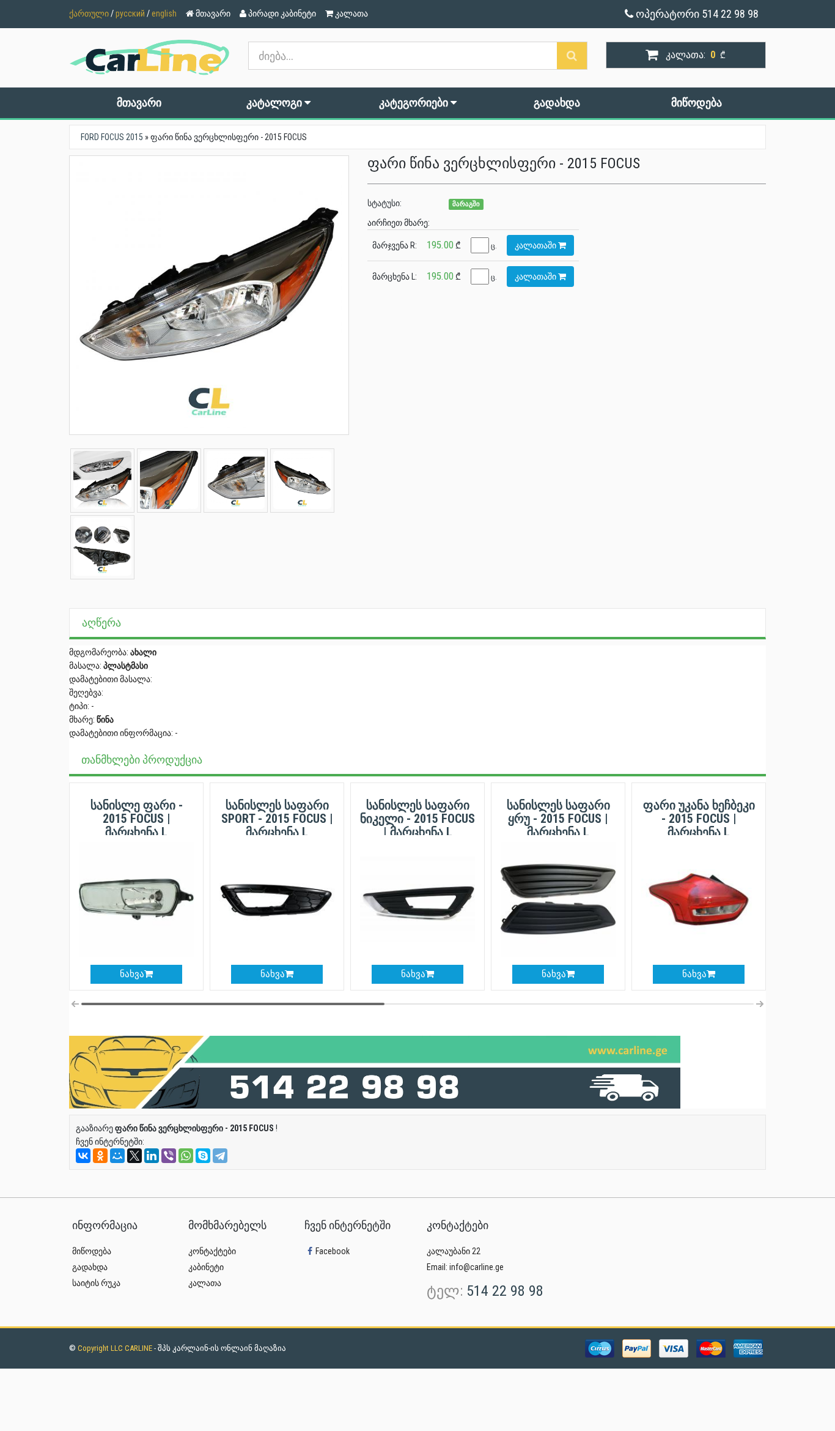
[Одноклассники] (100, 1155)
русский (130, 13)
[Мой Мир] (117, 1155)
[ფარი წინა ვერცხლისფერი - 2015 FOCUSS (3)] (102, 480)
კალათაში (536, 245)
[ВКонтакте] (83, 1155)
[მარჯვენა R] (302, 480)
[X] (134, 1155)
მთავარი (139, 102)
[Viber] (168, 1155)
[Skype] (203, 1155)
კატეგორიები (415, 102)
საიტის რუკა (96, 1283)
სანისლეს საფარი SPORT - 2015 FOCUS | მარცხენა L (277, 818)
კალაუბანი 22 (453, 1251)
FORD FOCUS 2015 (112, 137)
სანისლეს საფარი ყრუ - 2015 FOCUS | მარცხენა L (558, 818)
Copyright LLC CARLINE (116, 1348)
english (164, 13)
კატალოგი (275, 102)
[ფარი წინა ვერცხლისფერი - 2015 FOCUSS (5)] (169, 480)
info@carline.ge (476, 1267)
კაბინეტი (206, 1267)
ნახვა (132, 973)
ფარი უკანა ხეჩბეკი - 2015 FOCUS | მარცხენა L (699, 818)
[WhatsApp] (185, 1155)
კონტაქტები (212, 1251)
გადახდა (557, 102)
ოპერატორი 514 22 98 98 (696, 13)
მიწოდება (696, 102)
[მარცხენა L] (209, 295)
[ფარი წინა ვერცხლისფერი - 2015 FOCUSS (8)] (102, 546)
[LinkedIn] (151, 1155)
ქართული (89, 13)
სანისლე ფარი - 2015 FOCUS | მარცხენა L (136, 818)
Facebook (332, 1251)
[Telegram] (220, 1155)
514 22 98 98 (504, 1290)
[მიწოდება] (374, 1071)
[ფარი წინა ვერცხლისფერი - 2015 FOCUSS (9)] (236, 480)
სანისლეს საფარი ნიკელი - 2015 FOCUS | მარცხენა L (417, 818)
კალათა (204, 1283)
